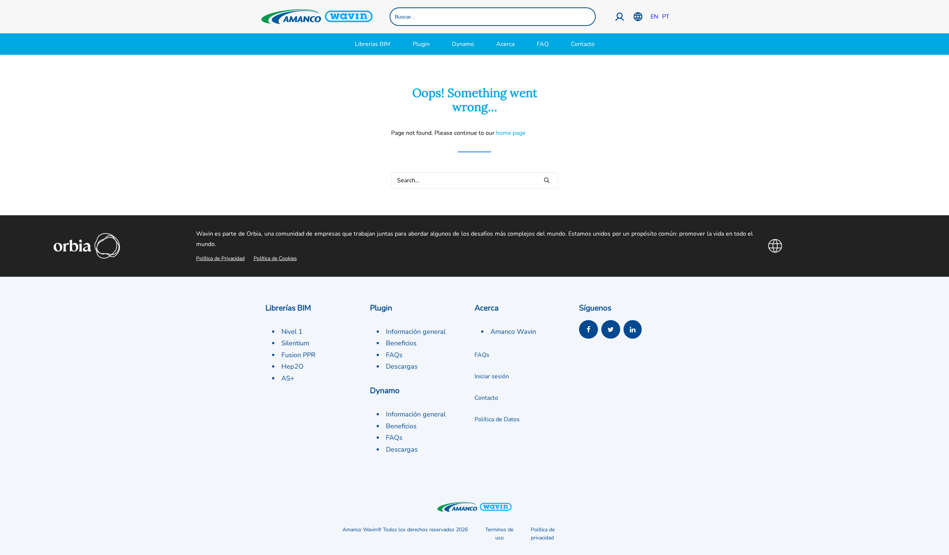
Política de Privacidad (220, 258)
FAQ (543, 44)
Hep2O (292, 366)
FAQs (394, 354)
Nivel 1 (291, 331)
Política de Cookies (275, 258)
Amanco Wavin (513, 331)
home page (511, 133)
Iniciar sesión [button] (491, 376)
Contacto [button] (486, 398)
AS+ (287, 378)
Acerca (505, 44)
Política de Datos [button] (497, 419)
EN (654, 17)
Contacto (583, 44)
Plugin (421, 44)
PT (665, 17)
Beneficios (401, 343)
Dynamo (463, 44)
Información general (416, 331)
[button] (547, 180)
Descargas (402, 366)
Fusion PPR (298, 354)
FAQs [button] (481, 355)
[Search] (474, 180)
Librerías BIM (372, 44)
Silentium (295, 343)
